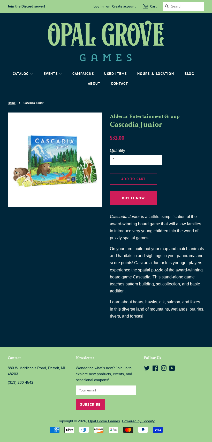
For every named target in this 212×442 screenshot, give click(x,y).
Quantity (117, 150)
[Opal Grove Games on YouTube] (172, 369)
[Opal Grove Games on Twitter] (147, 369)
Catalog (21, 73)
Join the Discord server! (26, 6)
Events (51, 73)
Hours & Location (155, 73)
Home (12, 103)
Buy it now (133, 198)
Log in (99, 6)
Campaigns (83, 73)
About (94, 83)
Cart (153, 6)
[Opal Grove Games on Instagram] (163, 369)
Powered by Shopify (138, 421)
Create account (124, 6)
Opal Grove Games (104, 421)
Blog (189, 73)
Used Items (115, 73)
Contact (119, 83)
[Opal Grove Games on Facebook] (155, 369)
